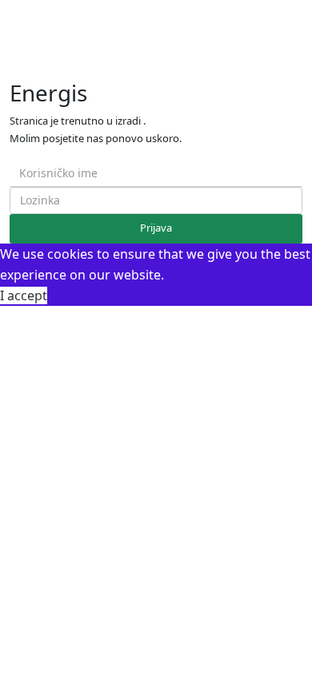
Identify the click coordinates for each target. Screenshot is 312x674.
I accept (23, 295)
